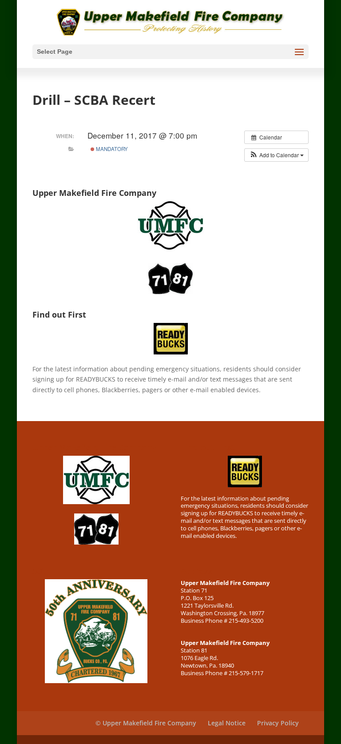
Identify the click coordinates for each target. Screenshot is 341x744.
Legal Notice (227, 723)
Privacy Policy (278, 723)
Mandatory (111, 148)
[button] (276, 155)
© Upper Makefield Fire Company (145, 723)
